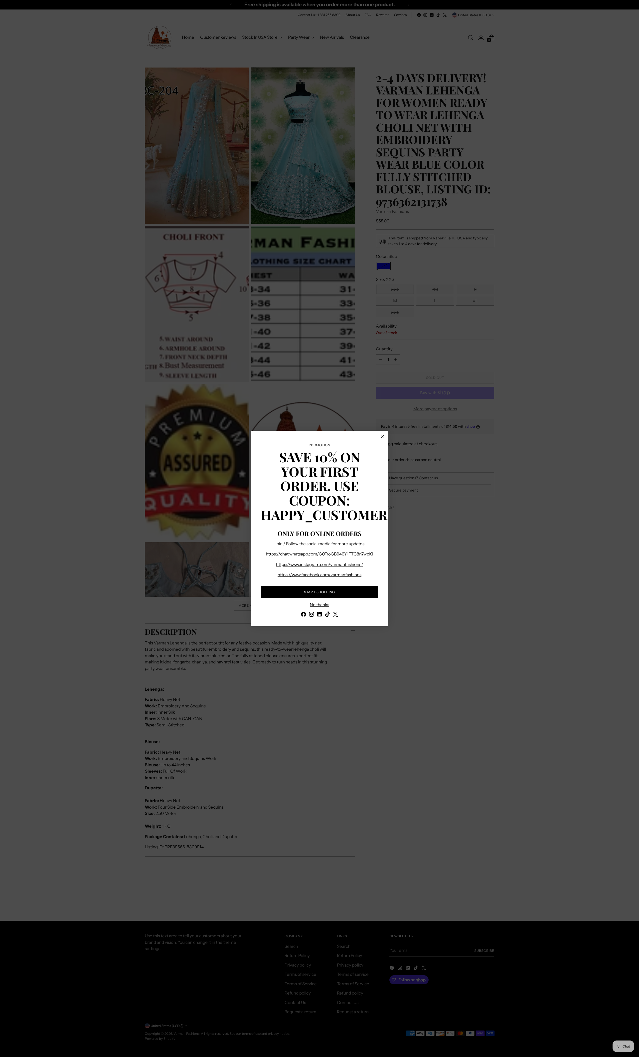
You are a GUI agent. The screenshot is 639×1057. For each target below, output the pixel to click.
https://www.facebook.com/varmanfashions (319, 574)
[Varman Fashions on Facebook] (304, 615)
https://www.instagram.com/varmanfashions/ (319, 564)
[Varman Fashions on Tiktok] (327, 615)
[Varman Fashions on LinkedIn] (319, 615)
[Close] (382, 437)
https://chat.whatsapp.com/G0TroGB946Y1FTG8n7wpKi (319, 553)
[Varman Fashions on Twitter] (335, 615)
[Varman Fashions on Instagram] (312, 615)
